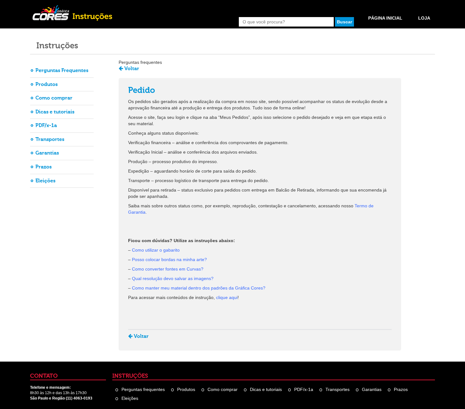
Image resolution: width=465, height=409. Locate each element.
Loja (424, 18)
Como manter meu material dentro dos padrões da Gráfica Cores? (198, 287)
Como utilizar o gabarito (156, 250)
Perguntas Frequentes (61, 70)
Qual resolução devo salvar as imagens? (173, 278)
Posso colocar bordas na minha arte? (169, 259)
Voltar (131, 68)
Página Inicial (385, 18)
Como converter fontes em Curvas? (167, 269)
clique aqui (227, 297)
